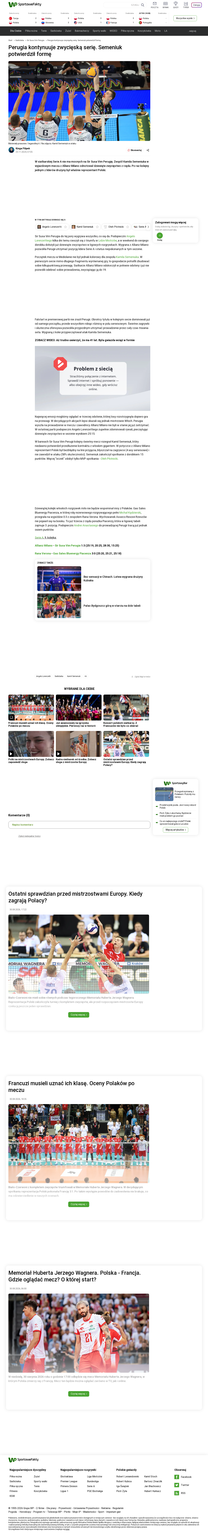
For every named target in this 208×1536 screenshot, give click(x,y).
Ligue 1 (64, 1491)
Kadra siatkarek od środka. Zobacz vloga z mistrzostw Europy (76, 761)
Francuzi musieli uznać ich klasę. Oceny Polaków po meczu (30, 724)
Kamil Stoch (150, 1476)
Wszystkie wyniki (184, 18)
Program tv (39, 1511)
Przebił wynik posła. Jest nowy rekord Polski (178, 806)
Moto (158, 30)
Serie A (39, 537)
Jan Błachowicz (152, 1486)
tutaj (67, 1529)
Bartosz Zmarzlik (153, 1481)
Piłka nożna (31, 30)
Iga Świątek (122, 1486)
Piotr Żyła (121, 1491)
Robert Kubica (124, 1481)
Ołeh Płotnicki (109, 458)
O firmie (40, 1508)
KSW (12, 1496)
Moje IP (76, 1511)
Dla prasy (51, 1508)
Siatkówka (56, 30)
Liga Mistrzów (94, 1476)
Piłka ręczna (127, 30)
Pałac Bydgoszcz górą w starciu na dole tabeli (112, 605)
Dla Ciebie (15, 30)
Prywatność (64, 1508)
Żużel (68, 30)
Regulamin (118, 1508)
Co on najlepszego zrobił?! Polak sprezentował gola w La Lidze (175, 822)
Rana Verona (43, 553)
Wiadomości (89, 1511)
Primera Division (68, 1486)
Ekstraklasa (66, 1476)
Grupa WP (28, 1508)
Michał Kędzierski (130, 512)
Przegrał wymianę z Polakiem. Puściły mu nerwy (185, 794)
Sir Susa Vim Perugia (36, 40)
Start (10, 40)
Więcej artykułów (175, 829)
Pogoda (12, 1511)
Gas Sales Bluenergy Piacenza (72, 553)
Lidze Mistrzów (108, 240)
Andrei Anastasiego (86, 525)
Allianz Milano (44, 545)
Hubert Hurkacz (152, 1491)
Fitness (14, 1491)
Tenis (44, 30)
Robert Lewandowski (127, 1476)
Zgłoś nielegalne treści (29, 836)
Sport (101, 1511)
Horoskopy (25, 1511)
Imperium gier (113, 1511)
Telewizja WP (54, 1511)
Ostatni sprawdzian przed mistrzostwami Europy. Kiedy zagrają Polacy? (124, 762)
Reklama (105, 1508)
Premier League (68, 1481)
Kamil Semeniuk (73, 676)
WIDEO (113, 30)
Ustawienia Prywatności (86, 1508)
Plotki (67, 1511)
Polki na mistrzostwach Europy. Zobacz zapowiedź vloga (31, 761)
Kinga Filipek (23, 148)
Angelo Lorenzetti (43, 676)
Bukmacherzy (82, 30)
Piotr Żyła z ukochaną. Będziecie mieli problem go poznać (175, 814)
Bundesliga (93, 1481)
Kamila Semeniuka (127, 257)
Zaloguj (196, 5)
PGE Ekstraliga (95, 1491)
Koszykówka (144, 30)
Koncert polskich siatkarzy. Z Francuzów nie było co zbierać (120, 724)
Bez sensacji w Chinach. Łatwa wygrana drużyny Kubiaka (113, 578)
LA (165, 30)
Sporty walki (99, 30)
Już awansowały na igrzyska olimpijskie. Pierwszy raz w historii (75, 724)
